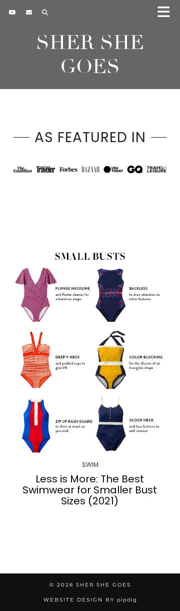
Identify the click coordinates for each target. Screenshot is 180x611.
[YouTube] (12, 12)
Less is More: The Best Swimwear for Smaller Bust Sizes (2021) (89, 490)
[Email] (29, 12)
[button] (166, 13)
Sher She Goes (90, 55)
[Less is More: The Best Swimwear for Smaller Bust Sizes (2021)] (90, 351)
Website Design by (90, 599)
